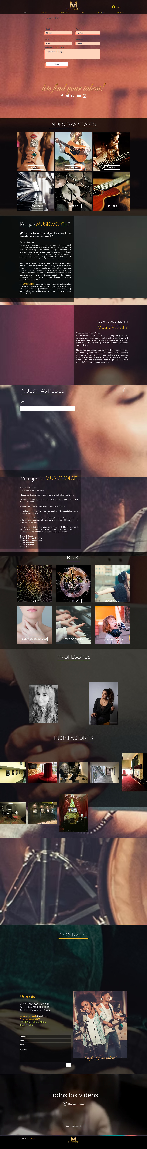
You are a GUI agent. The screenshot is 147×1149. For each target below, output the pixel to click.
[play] (125, 641)
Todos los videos (72, 1126)
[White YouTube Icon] (79, 96)
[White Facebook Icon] (62, 96)
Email (47, 40)
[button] (36, 206)
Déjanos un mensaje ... (54, 47)
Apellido (79, 29)
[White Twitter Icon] (67, 96)
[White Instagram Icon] (84, 96)
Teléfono (79, 40)
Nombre (48, 29)
